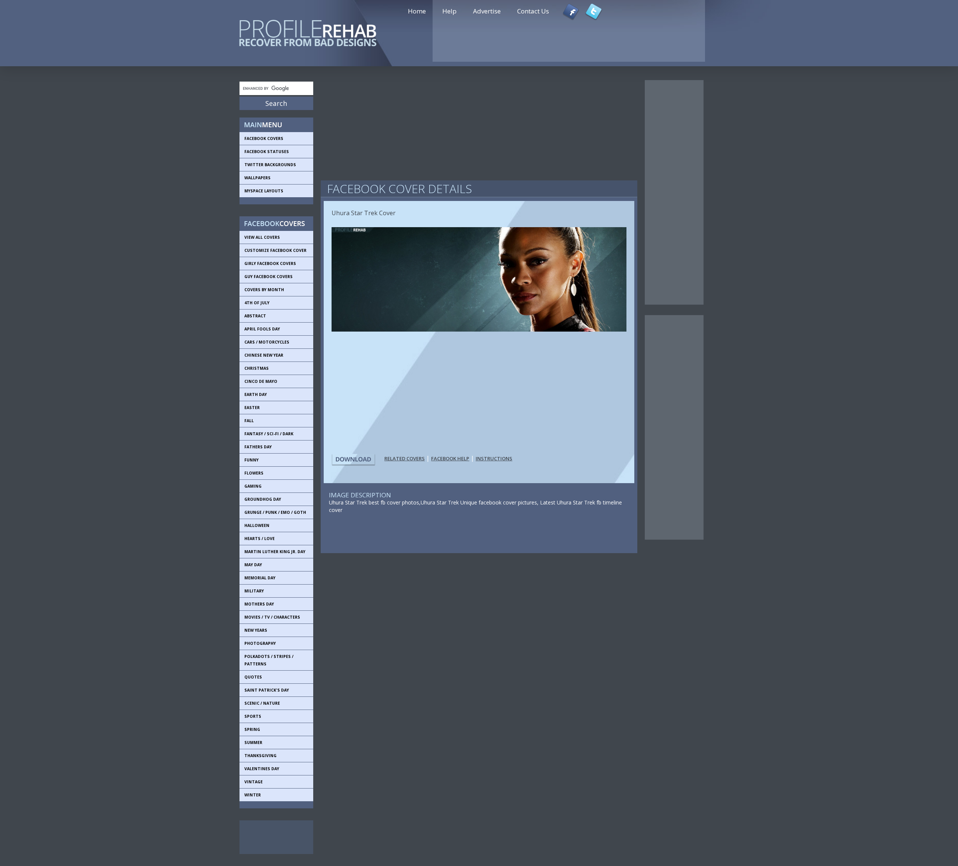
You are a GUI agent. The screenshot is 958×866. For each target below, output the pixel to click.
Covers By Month (264, 289)
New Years (255, 630)
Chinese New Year (263, 355)
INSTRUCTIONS (494, 458)
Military (254, 591)
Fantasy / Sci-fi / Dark (268, 433)
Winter (252, 795)
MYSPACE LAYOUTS (263, 190)
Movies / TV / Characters (272, 617)
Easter (252, 407)
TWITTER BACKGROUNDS (270, 164)
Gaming (253, 486)
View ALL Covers (262, 237)
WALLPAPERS (257, 177)
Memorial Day (259, 577)
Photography (260, 643)
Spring (252, 729)
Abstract (255, 315)
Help (449, 11)
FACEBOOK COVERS (263, 138)
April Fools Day (262, 329)
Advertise (487, 11)
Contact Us (533, 11)
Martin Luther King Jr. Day (274, 551)
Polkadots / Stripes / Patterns (268, 660)
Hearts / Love (259, 538)
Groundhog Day (262, 499)
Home (417, 11)
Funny (251, 460)
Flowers (253, 473)
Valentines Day (261, 768)
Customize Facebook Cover (275, 250)
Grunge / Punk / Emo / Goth (275, 512)
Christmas (256, 368)
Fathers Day (258, 446)
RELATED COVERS (404, 458)
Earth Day (255, 394)
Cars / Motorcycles (266, 342)
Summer (253, 742)
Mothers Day (259, 604)
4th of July (256, 302)
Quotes (253, 677)
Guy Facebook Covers (268, 276)
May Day (253, 564)
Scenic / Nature (262, 703)
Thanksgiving (260, 755)
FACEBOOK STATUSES (266, 151)
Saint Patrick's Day (266, 690)
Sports (252, 716)
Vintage (253, 781)
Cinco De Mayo (260, 381)
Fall (249, 420)
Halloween (256, 525)
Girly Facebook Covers (270, 263)
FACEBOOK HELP (450, 458)
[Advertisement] (273, 837)
